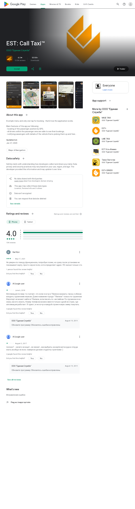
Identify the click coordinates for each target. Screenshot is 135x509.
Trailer (120, 68)
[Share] (33, 69)
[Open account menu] (130, 4)
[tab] (33, 4)
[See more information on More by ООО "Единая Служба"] (127, 109)
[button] (13, 95)
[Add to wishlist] (40, 69)
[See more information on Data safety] (23, 158)
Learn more (18, 181)
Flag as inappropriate (18, 402)
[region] (43, 59)
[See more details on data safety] (15, 203)
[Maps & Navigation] (17, 150)
